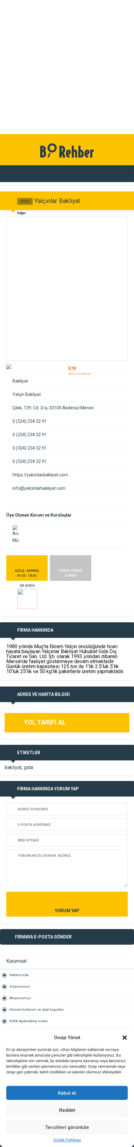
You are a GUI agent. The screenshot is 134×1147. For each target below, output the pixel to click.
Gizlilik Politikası (67, 1140)
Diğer (21, 213)
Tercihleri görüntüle (67, 1127)
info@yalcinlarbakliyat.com (38, 488)
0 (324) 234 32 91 (29, 421)
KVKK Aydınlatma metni (28, 1021)
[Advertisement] (67, 67)
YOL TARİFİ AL (45, 722)
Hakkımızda (19, 975)
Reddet (67, 1110)
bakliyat (13, 767)
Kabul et (67, 1093)
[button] (125, 1037)
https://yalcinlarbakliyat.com (40, 474)
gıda (28, 767)
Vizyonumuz (19, 987)
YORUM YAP (67, 910)
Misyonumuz (20, 998)
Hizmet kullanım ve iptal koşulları (36, 1010)
